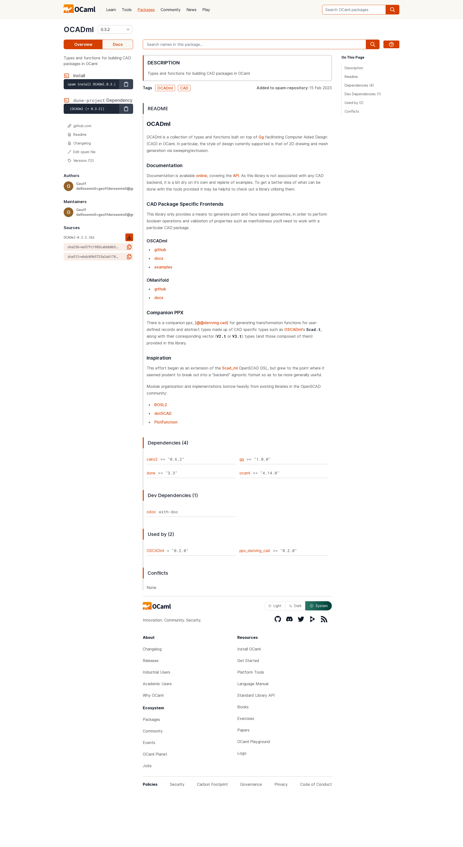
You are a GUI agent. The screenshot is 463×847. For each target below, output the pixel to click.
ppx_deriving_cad (254, 550)
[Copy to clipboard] (126, 84)
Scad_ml (230, 368)
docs (158, 258)
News (191, 9)
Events (149, 742)
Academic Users (157, 683)
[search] (392, 9)
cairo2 (152, 459)
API (236, 175)
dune (151, 473)
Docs (118, 44)
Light (277, 606)
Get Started (248, 660)
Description (354, 68)
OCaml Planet (155, 754)
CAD (184, 88)
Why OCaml (153, 695)
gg (241, 459)
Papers (243, 730)
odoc (151, 511)
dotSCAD (162, 413)
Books (243, 706)
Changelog (82, 143)
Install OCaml (249, 649)
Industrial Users (156, 672)
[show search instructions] (391, 44)
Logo (241, 753)
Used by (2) (354, 103)
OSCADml (293, 329)
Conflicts (352, 111)
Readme (80, 134)
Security (177, 784)
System (322, 606)
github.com (82, 126)
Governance (251, 784)
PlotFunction (165, 422)
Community (171, 9)
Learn (111, 9)
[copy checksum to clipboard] (129, 247)
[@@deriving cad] (211, 322)
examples (163, 267)
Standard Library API (256, 695)
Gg (261, 137)
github (160, 249)
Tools (127, 9)
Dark (297, 606)
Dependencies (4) (359, 85)
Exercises (245, 718)
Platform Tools (250, 672)
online (201, 175)
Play (206, 9)
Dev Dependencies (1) (363, 94)
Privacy (281, 784)
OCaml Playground (253, 741)
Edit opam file (84, 152)
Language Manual (252, 683)
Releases (151, 660)
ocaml (244, 473)
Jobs (147, 765)
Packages (146, 9)
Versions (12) (83, 160)
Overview (83, 44)
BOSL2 (160, 404)
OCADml (79, 29)
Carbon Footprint (212, 784)
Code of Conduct (316, 784)
